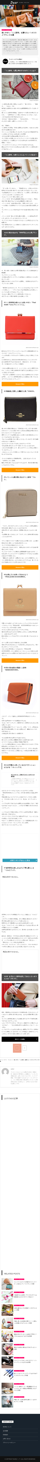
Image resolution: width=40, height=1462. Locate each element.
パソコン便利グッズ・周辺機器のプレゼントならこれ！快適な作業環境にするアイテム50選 (25, 1388)
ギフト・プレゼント (6, 29)
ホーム (1, 1059)
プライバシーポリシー (9, 1442)
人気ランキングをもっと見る (20, 860)
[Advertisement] (20, 1186)
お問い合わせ (6, 1438)
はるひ (12, 1069)
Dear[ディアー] (17, 1459)
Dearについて (7, 1427)
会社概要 (5, 1431)
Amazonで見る (20, 384)
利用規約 (5, 1434)
